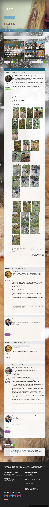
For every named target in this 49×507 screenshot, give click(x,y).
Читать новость (24, 266)
